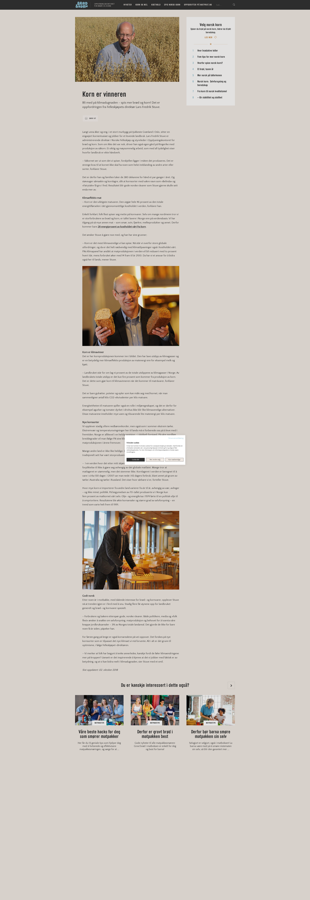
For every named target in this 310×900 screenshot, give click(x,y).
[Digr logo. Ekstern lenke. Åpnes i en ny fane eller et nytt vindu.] (128, 440)
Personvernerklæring (175, 438)
